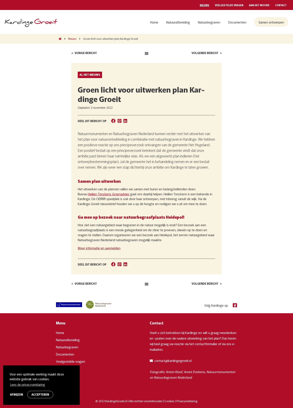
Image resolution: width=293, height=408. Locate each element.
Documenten (237, 22)
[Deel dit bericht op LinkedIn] (125, 120)
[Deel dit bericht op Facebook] (113, 120)
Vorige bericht (84, 53)
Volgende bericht (207, 53)
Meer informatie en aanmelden (99, 248)
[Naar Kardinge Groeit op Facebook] (234, 304)
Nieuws (204, 5)
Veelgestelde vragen (229, 5)
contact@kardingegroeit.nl (173, 360)
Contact (281, 5)
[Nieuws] (146, 53)
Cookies (169, 401)
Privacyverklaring (187, 401)
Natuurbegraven (209, 22)
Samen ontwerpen (271, 22)
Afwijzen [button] (16, 394)
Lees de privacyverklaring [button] (27, 384)
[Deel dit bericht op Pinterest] (119, 120)
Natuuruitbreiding (178, 22)
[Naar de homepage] (59, 39)
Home (154, 22)
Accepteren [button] (40, 394)
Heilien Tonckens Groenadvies (108, 194)
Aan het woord (259, 5)
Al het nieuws (90, 75)
